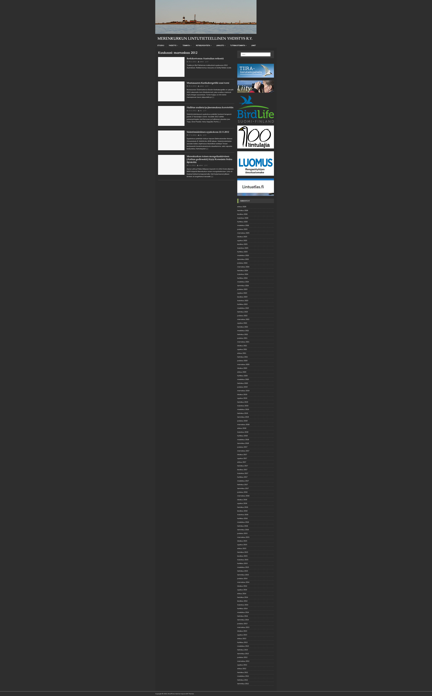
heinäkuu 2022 (242, 327)
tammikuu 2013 (243, 654)
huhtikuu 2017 (242, 477)
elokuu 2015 (241, 548)
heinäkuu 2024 (242, 270)
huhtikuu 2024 (242, 278)
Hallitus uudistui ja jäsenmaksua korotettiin (210, 107)
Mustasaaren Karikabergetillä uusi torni (208, 82)
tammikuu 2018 (243, 443)
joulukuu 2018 (242, 421)
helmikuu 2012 (242, 680)
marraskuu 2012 (243, 661)
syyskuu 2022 (242, 323)
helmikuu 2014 (242, 616)
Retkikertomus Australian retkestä (205, 58)
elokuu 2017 (241, 462)
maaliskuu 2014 (243, 612)
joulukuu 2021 (242, 338)
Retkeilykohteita (203, 45)
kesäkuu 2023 (242, 297)
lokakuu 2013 (242, 631)
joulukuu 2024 (242, 263)
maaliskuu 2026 (243, 225)
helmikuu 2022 (242, 334)
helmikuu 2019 (242, 413)
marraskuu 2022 (243, 319)
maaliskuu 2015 (243, 567)
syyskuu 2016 (242, 503)
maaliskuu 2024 (243, 282)
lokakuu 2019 (242, 394)
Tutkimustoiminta (237, 45)
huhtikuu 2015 (242, 563)
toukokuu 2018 (242, 432)
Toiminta (186, 45)
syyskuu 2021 (242, 349)
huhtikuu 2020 (242, 376)
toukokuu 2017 (242, 473)
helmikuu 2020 (242, 383)
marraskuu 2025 (243, 233)
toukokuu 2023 (242, 301)
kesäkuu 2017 (242, 470)
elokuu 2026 (241, 207)
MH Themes (190, 694)
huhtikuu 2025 (242, 252)
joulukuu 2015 (242, 533)
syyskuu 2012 (242, 665)
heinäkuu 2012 (242, 672)
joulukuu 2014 (242, 578)
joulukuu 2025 (242, 229)
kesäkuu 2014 (242, 601)
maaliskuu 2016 (243, 522)
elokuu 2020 (241, 372)
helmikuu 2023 (242, 312)
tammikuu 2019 (243, 417)
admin (202, 62)
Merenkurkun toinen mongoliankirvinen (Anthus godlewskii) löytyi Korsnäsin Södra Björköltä (209, 159)
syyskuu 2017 (242, 458)
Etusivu (161, 45)
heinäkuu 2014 (242, 597)
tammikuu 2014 (243, 620)
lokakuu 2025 (242, 237)
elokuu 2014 (241, 594)
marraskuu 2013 (243, 627)
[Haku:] (255, 54)
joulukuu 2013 (242, 624)
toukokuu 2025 (242, 248)
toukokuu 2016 (242, 515)
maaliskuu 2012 (243, 676)
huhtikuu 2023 (242, 304)
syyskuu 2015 (242, 545)
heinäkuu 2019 (242, 402)
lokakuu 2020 (242, 368)
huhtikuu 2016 (242, 518)
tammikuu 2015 (243, 575)
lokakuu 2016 (242, 500)
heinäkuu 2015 (242, 552)
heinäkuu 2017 (242, 466)
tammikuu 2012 (243, 684)
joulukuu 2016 (242, 492)
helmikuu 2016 (242, 526)
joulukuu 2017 (242, 447)
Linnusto (220, 45)
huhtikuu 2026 (242, 222)
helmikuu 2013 (242, 650)
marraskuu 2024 (243, 267)
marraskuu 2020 (243, 364)
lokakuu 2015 (242, 541)
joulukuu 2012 (242, 657)
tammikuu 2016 (243, 530)
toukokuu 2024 (242, 274)
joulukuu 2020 (242, 361)
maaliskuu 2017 (243, 481)
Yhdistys (172, 45)
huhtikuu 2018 (242, 436)
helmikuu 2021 (242, 357)
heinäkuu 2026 (242, 210)
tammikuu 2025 (243, 259)
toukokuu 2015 (242, 560)
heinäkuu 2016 (242, 507)
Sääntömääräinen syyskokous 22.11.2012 (208, 131)
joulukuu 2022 (242, 316)
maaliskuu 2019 (243, 409)
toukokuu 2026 (242, 218)
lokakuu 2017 (242, 455)
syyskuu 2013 (242, 635)
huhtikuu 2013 (242, 642)
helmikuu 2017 (242, 485)
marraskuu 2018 (243, 424)
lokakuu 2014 (242, 586)
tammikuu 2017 (243, 488)
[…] (213, 97)
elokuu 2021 (241, 353)
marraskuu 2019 (243, 391)
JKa (201, 110)
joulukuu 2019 (242, 387)
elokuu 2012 (241, 669)
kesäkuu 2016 (242, 511)
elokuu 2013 (241, 639)
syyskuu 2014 (242, 590)
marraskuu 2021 (243, 342)
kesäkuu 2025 (242, 244)
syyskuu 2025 (242, 240)
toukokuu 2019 (242, 406)
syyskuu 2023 (242, 293)
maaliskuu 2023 (243, 308)
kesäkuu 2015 (242, 556)
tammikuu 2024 (243, 286)
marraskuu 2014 (243, 582)
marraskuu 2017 (243, 451)
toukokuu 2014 (242, 605)
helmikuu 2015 (242, 571)
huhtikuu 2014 (242, 608)
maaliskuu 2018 (243, 440)
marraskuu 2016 (243, 496)
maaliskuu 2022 (243, 331)
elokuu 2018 (241, 428)
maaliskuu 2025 (243, 255)
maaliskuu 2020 (243, 379)
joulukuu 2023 (242, 289)
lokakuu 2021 (242, 346)
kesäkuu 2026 (242, 214)
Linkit (253, 45)
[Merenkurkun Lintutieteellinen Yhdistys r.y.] (205, 33)
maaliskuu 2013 (243, 646)
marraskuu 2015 (243, 537)
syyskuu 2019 (242, 398)
